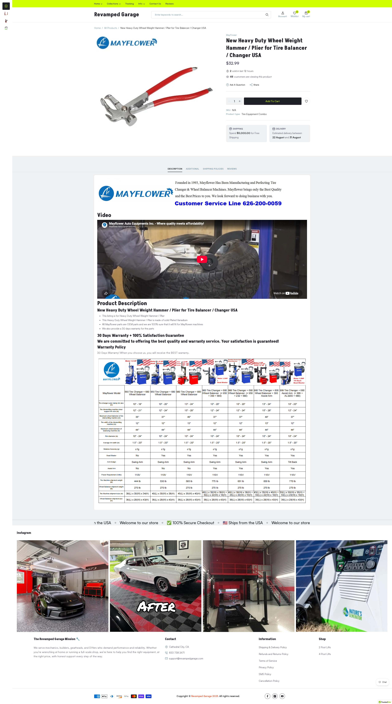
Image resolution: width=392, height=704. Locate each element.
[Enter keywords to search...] (267, 14)
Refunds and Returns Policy (273, 654)
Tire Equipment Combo (254, 114)
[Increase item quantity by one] (239, 101)
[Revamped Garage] (62, 586)
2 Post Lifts (325, 647)
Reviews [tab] (232, 168)
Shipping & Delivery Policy (273, 647)
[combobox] (211, 14)
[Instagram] (275, 696)
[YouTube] (282, 696)
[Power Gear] (6, 28)
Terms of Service (268, 660)
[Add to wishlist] (306, 101)
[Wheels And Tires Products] (6, 21)
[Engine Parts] (6, 13)
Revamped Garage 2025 (204, 696)
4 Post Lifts (325, 654)
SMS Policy (265, 674)
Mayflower (231, 35)
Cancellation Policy (269, 680)
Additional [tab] (192, 168)
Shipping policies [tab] (213, 168)
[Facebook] (267, 696)
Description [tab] (175, 168)
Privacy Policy (266, 667)
